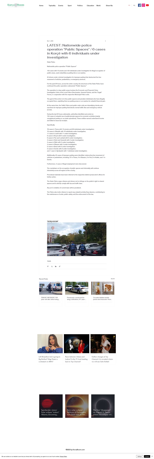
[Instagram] (143, 5)
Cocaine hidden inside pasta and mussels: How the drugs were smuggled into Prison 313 (102, 298)
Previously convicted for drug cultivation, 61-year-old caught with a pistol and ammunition (76, 298)
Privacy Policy (63, 456)
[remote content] (76, 208)
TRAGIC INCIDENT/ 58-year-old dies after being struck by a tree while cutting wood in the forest (50, 298)
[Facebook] (139, 5)
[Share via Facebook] (48, 266)
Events (49, 261)
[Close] (152, 456)
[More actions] (105, 41)
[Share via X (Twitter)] (52, 266)
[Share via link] (59, 266)
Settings (140, 456)
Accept (147, 456)
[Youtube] (147, 5)
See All (112, 278)
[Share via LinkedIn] (55, 266)
